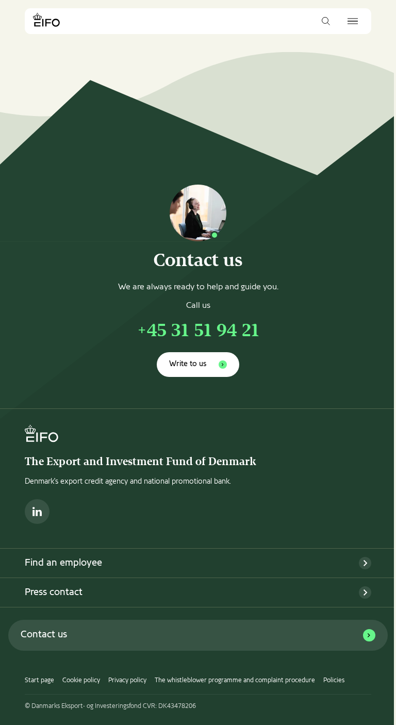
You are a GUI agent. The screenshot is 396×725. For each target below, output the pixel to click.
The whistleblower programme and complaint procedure (235, 681)
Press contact (53, 592)
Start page (39, 681)
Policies (333, 681)
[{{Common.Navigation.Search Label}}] (326, 21)
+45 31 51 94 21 (198, 332)
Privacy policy (127, 681)
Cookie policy (81, 681)
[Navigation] (352, 21)
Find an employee (63, 563)
